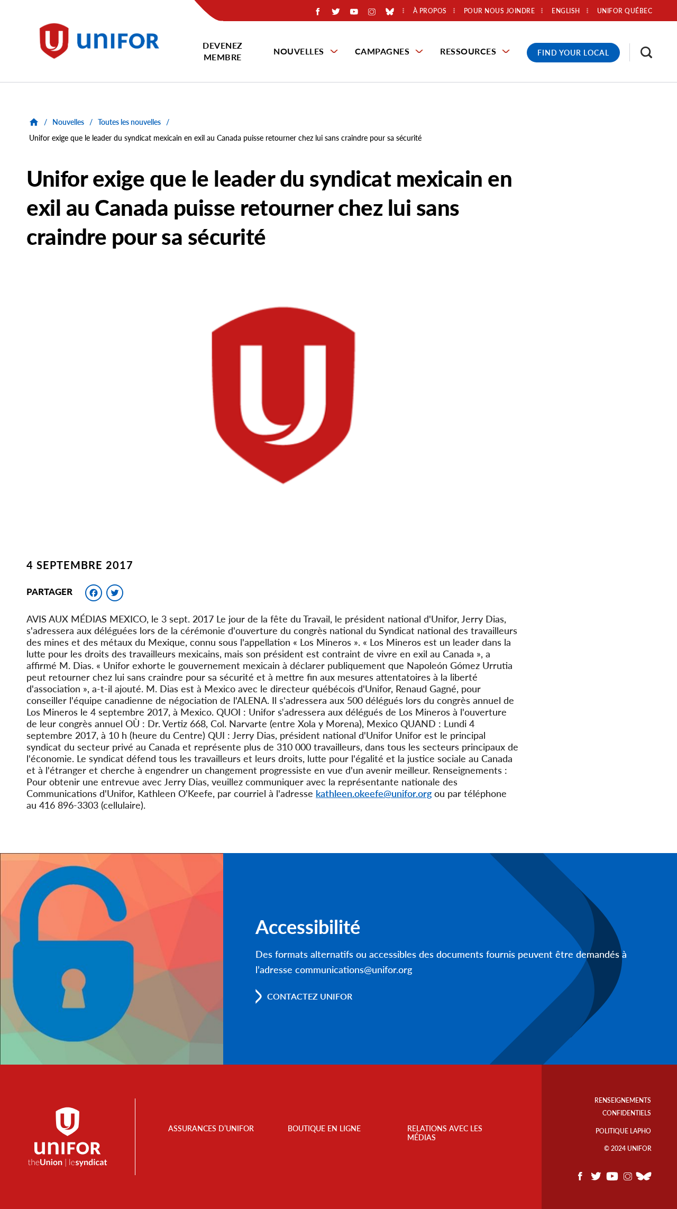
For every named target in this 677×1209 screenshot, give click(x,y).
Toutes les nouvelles (129, 121)
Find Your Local (573, 52)
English (566, 11)
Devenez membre (223, 51)
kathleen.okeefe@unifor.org (374, 793)
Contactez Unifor (309, 996)
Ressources (468, 51)
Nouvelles (298, 51)
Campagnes (382, 51)
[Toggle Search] (641, 52)
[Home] (104, 41)
